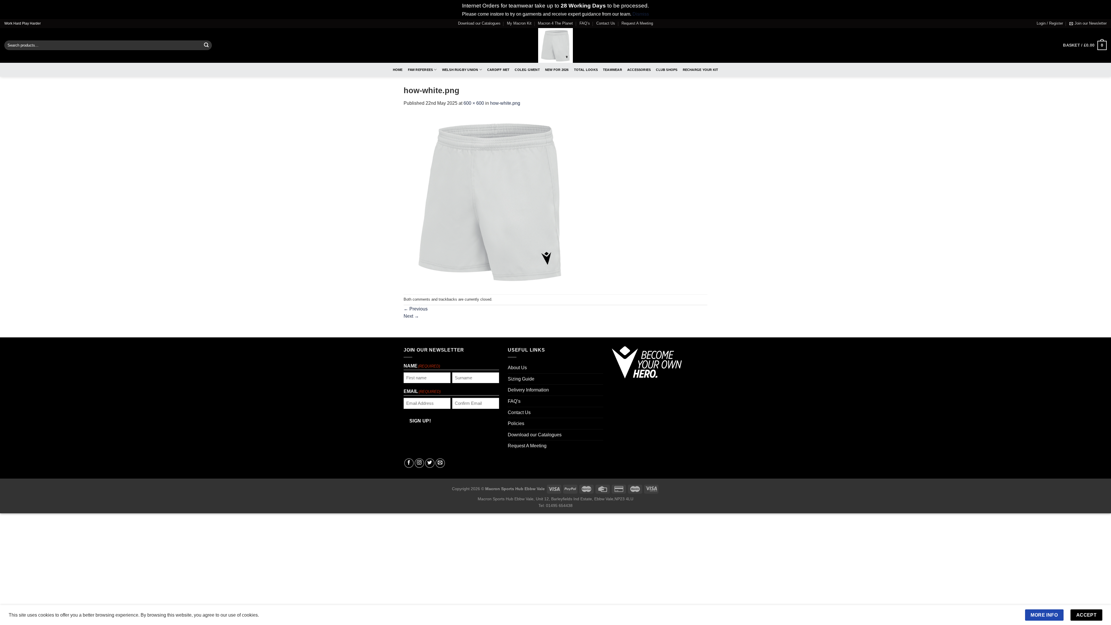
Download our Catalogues (479, 23)
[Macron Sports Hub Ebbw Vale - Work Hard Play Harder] (556, 45)
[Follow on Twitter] (430, 463)
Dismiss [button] (640, 14)
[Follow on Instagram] (419, 463)
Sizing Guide (521, 378)
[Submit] (206, 45)
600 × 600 (473, 103)
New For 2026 (557, 69)
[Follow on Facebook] (409, 463)
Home (398, 69)
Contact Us (605, 23)
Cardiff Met (498, 69)
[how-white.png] (490, 200)
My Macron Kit (519, 23)
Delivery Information (528, 389)
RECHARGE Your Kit (700, 69)
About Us (517, 367)
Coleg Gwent (527, 69)
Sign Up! (420, 420)
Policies (516, 423)
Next (411, 316)
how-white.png (505, 103)
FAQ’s (585, 23)
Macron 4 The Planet (555, 23)
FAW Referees (420, 69)
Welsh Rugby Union (460, 69)
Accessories (639, 69)
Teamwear (612, 69)
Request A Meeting (637, 23)
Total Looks (586, 69)
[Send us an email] (440, 463)
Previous (416, 308)
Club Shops (666, 69)
